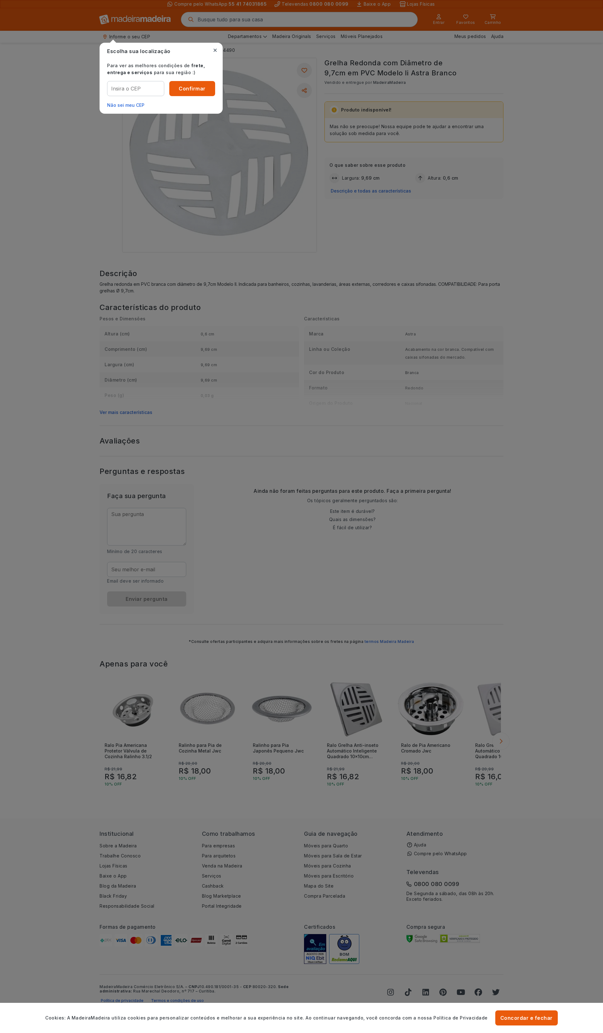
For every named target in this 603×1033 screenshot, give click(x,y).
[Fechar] (215, 50)
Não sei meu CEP (125, 105)
